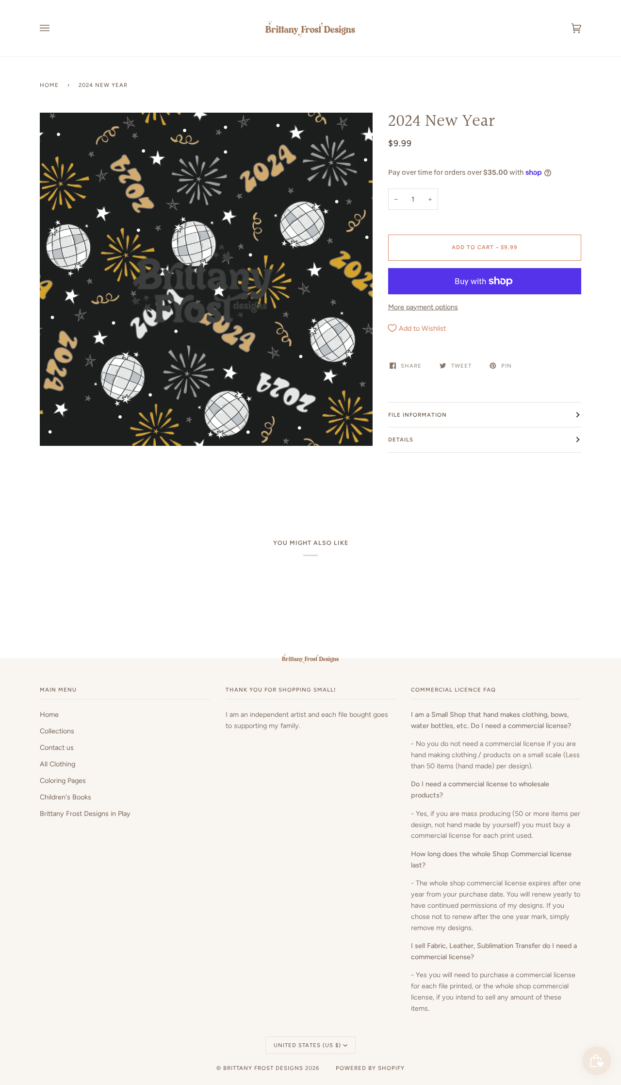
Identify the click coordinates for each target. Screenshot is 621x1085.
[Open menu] (54, 28)
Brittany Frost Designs (263, 1068)
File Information (417, 414)
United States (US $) (307, 1045)
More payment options (423, 307)
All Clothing (57, 764)
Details (400, 439)
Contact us (57, 747)
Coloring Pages (63, 780)
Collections (57, 731)
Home (49, 85)
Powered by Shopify (370, 1068)
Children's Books (65, 797)
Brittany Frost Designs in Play (85, 813)
